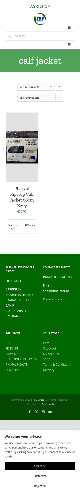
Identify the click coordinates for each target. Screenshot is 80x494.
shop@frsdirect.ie (56, 291)
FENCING (12, 348)
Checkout (49, 348)
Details (31, 225)
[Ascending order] (59, 87)
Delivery (48, 370)
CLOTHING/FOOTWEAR (21, 359)
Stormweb (48, 404)
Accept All (40, 466)
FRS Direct (38, 399)
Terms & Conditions (57, 364)
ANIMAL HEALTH (17, 364)
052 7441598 (63, 277)
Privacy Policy (52, 299)
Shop (46, 359)
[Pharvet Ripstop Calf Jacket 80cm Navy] (22, 147)
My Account (51, 354)
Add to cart (14, 227)
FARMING (12, 354)
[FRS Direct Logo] (40, 14)
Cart (46, 343)
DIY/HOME (13, 370)
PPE (8, 343)
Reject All (40, 486)
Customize (40, 476)
